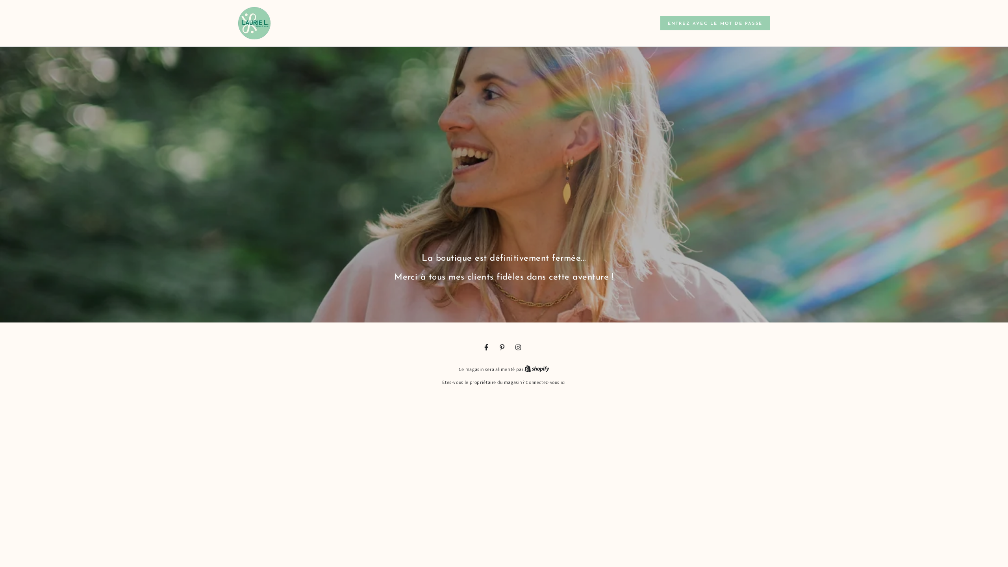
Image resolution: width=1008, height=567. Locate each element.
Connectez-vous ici (545, 382)
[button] (715, 23)
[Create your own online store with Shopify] (536, 369)
